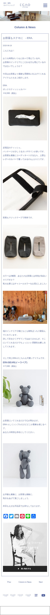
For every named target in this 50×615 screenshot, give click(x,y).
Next (41, 582)
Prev (9, 582)
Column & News (25, 582)
